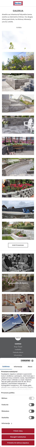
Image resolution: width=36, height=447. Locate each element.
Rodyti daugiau (18, 245)
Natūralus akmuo (18, 352)
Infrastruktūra (18, 355)
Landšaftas (18, 349)
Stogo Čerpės (18, 347)
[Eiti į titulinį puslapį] (18, 3)
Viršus (18, 338)
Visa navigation (4, 3)
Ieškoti (33, 3)
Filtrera (19, 27)
